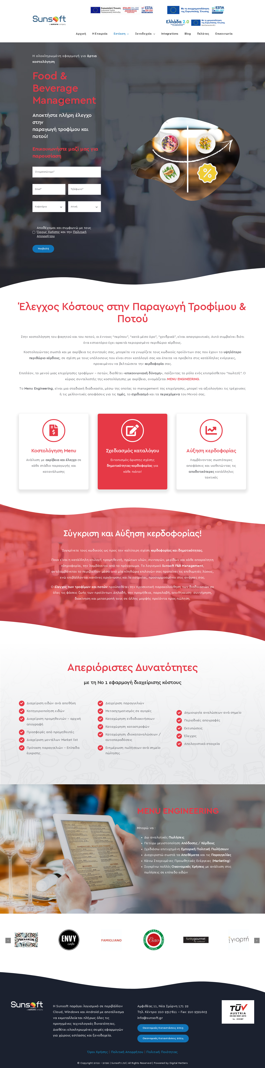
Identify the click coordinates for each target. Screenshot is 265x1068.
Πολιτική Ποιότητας (162, 1052)
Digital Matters (179, 1063)
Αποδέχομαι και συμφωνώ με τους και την (64, 232)
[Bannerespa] (195, 4)
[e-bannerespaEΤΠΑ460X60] (121, 7)
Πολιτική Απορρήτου (127, 1052)
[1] (49, 15)
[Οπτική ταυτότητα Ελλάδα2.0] (195, 19)
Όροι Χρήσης (97, 1052)
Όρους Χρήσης (48, 232)
